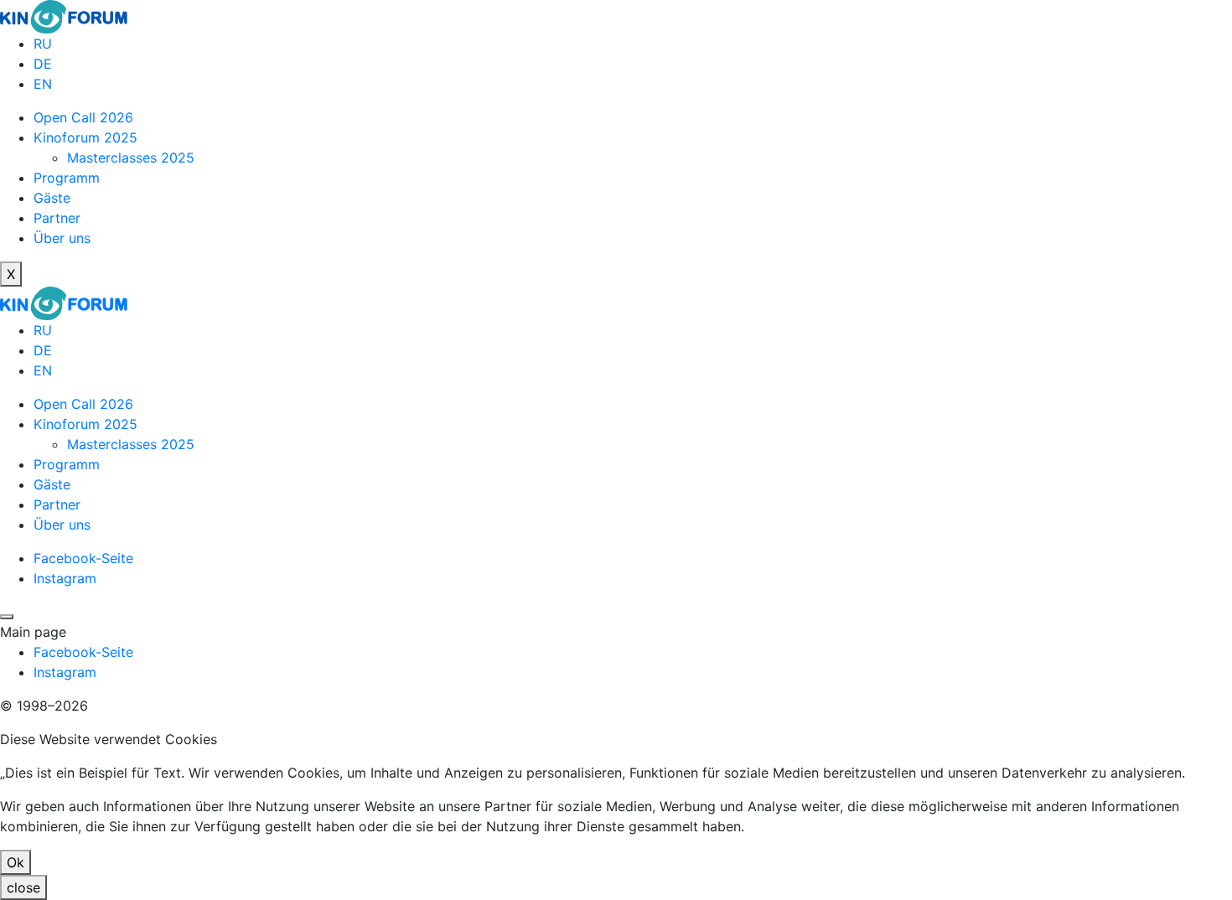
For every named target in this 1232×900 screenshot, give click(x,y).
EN (43, 83)
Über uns (62, 238)
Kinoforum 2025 (85, 137)
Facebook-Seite (83, 558)
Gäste (52, 197)
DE (43, 63)
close (23, 887)
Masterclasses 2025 (130, 157)
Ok (15, 862)
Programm (67, 177)
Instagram (65, 578)
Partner (57, 217)
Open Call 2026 (83, 117)
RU (43, 43)
